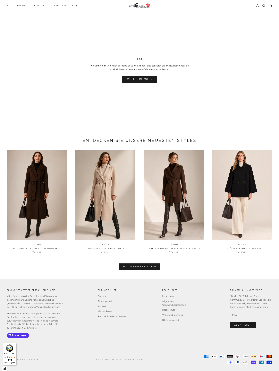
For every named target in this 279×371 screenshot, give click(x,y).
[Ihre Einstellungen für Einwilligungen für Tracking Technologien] (4, 368)
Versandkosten (105, 311)
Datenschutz (168, 310)
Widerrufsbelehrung (172, 315)
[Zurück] (9, 195)
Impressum (168, 296)
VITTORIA (37, 244)
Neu (9, 6)
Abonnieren (242, 325)
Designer (22, 6)
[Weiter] (64, 195)
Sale (75, 6)
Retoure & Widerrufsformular (112, 316)
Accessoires (58, 6)
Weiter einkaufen (139, 79)
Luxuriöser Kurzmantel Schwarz (242, 248)
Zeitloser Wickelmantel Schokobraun (37, 248)
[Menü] (14, 344)
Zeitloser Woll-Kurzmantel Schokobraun (173, 248)
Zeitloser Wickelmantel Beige (105, 248)
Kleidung (40, 6)
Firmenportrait (105, 301)
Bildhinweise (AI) (170, 320)
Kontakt (102, 306)
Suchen (102, 296)
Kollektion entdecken (139, 266)
